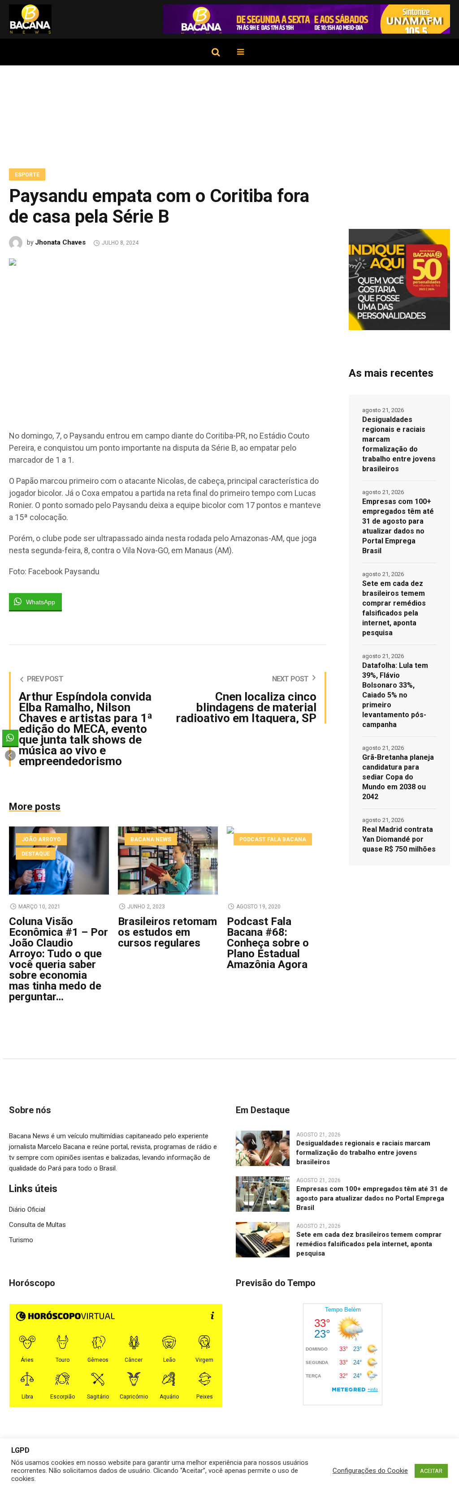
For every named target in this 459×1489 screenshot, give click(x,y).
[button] (10, 755)
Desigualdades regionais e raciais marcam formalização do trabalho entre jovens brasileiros (399, 444)
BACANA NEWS (150, 839)
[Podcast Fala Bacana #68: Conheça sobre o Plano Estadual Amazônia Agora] (277, 860)
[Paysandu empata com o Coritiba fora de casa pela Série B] (167, 335)
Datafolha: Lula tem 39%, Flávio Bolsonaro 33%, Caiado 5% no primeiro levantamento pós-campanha (395, 695)
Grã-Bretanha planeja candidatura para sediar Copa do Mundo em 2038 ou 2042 (398, 777)
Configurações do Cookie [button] (370, 1471)
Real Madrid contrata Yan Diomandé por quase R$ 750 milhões (399, 839)
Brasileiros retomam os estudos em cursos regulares (167, 932)
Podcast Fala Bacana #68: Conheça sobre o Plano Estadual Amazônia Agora (268, 943)
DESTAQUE (36, 854)
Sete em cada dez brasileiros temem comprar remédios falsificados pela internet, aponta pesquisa (394, 608)
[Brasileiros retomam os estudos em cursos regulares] (168, 860)
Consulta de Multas (37, 1225)
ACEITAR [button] (431, 1470)
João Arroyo (41, 839)
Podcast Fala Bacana (272, 839)
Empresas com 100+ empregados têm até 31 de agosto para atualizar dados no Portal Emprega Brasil (398, 526)
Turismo (21, 1240)
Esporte (27, 175)
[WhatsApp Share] (10, 738)
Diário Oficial (27, 1209)
